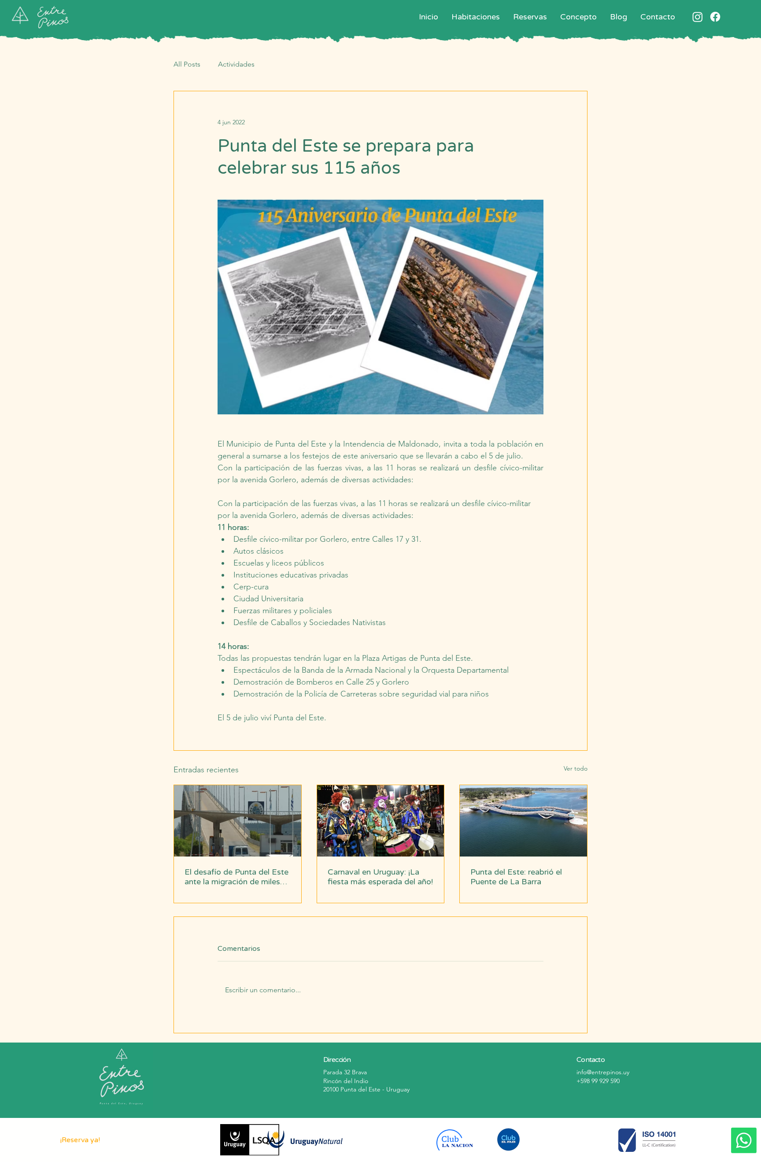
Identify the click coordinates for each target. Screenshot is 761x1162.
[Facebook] (715, 16)
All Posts (187, 64)
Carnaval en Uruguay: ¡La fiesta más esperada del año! (380, 876)
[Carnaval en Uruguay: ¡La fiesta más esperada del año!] (380, 821)
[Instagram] (697, 16)
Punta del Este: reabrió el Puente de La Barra (516, 876)
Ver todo (575, 768)
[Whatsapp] (744, 1140)
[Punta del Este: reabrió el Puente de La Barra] (523, 821)
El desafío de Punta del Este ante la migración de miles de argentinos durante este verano (236, 876)
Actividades (236, 64)
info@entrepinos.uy (602, 1072)
